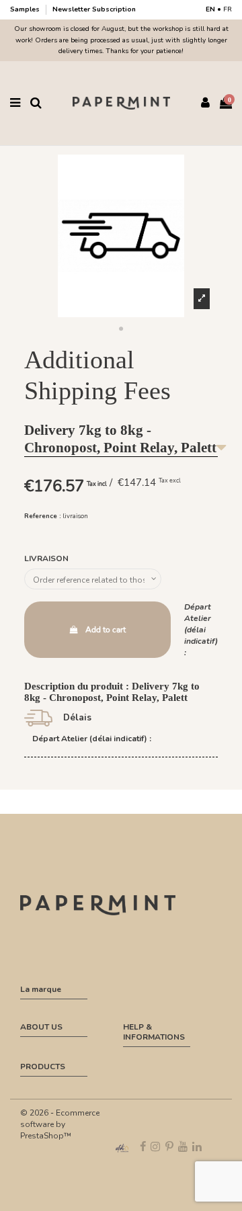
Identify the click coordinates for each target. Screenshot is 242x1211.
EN (210, 9)
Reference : (42, 515)
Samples (26, 9)
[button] (121, 329)
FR (227, 9)
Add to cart (105, 629)
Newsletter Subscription (94, 9)
